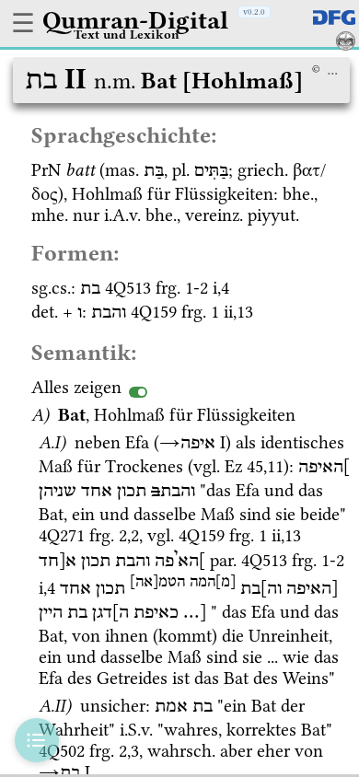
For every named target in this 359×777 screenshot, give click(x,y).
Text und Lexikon (127, 34)
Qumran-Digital (135, 20)
